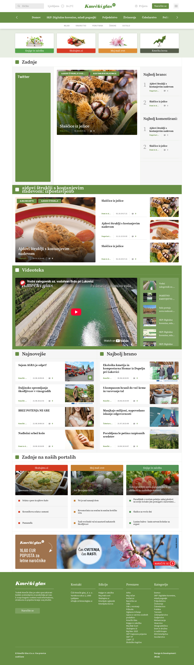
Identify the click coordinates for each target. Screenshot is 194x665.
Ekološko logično (134, 642)
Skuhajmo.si (104, 598)
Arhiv (128, 592)
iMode (157, 656)
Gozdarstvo (159, 637)
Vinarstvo (81, 25)
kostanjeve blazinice (104, 73)
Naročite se (160, 6)
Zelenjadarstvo (161, 614)
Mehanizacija (160, 620)
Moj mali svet (104, 595)
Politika (157, 609)
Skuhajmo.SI (131, 628)
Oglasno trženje (133, 612)
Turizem (158, 612)
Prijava (143, 6)
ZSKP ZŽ (130, 639)
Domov (36, 17)
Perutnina (97, 25)
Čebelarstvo (149, 17)
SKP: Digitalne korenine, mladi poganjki (71, 17)
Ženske (112, 25)
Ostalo (126, 25)
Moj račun (130, 595)
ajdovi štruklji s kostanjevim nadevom (75, 73)
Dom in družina (160, 628)
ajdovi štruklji (49, 201)
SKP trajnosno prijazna (136, 634)
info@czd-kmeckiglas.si (81, 601)
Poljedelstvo (109, 17)
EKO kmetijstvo (161, 634)
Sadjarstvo (159, 617)
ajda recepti (27, 201)
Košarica (130, 598)
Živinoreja (129, 17)
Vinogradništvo (161, 625)
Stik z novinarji (132, 606)
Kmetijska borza (106, 603)
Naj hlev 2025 (132, 631)
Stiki (128, 603)
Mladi (67, 25)
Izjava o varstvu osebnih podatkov (137, 616)
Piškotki (130, 609)
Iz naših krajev (160, 631)
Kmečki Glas (131, 620)
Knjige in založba (106, 592)
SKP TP (129, 637)
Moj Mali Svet (132, 625)
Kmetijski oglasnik (107, 601)
